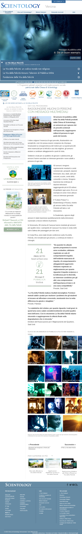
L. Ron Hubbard (43, 493)
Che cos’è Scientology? (24, 12)
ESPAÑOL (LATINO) (25, 501)
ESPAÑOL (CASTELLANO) (24, 503)
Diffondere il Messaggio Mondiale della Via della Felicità (14, 148)
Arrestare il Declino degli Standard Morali (11, 121)
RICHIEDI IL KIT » (13, 229)
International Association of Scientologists (66, 508)
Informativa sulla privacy (38, 533)
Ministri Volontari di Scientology (67, 505)
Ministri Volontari (41, 12)
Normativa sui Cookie (51, 533)
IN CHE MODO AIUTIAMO (14, 103)
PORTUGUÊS (23, 510)
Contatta (41, 511)
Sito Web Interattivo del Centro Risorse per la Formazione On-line (14, 143)
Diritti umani (58, 98)
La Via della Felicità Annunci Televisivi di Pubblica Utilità (28, 73)
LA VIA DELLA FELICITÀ (30, 103)
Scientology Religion (65, 499)
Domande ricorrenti (57, 12)
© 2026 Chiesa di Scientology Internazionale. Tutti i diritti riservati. (21, 531)
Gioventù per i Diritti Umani (66, 520)
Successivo (61, 82)
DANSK (7, 502)
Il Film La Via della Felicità (11, 139)
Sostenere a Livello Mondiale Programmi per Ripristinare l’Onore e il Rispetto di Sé (12, 115)
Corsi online (42, 507)
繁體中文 (7, 512)
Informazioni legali (73, 533)
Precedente (20, 82)
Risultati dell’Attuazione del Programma (12, 157)
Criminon (32, 98)
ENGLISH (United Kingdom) (9, 499)
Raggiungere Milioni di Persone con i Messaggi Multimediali (12, 135)
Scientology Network (65, 497)
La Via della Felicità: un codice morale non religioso (26, 68)
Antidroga (49, 98)
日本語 (7, 508)
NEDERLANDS (9, 514)
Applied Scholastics (23, 99)
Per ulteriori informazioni (45, 509)
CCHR (66, 98)
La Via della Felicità (14, 98)
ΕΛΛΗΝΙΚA (23, 506)
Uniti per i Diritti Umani (65, 518)
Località (41, 513)
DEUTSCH (8, 516)
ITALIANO (22, 508)
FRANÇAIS (8, 504)
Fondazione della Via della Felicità (18, 77)
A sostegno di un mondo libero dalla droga (67, 516)
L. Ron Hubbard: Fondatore (8, 12)
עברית (7, 506)
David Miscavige (64, 501)
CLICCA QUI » (13, 182)
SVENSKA (22, 498)
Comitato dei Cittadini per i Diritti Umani (68, 523)
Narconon (41, 97)
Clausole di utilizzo (63, 533)
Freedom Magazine (65, 511)
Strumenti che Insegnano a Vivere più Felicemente (14, 130)
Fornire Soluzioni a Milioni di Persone (12, 152)
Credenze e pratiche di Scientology (45, 496)
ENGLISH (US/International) (9, 495)
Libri (73, 12)
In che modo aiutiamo (5, 99)
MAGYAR (22, 494)
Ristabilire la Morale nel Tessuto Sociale (13, 125)
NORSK (22, 496)
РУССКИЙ (8, 510)
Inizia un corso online (65, 503)
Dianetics (62, 495)
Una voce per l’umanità (45, 498)
